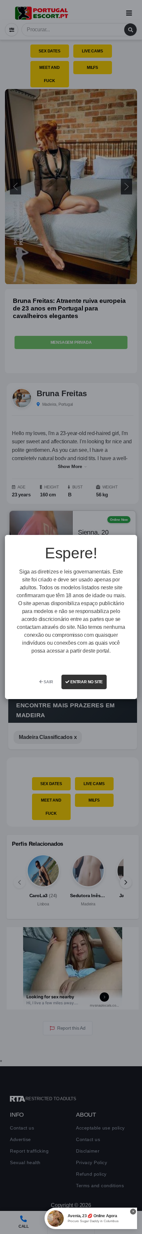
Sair (48, 682)
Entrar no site (86, 682)
